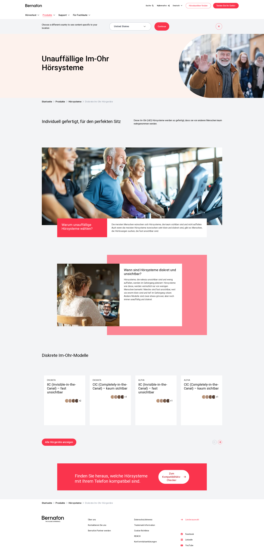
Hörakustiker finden (198, 6)
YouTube (189, 545)
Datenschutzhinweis (143, 520)
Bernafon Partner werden (99, 531)
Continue (162, 26)
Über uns (92, 520)
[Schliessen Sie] (219, 26)
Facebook (189, 534)
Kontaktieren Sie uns (97, 525)
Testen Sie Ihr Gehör (225, 6)
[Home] (33, 5)
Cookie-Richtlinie (141, 531)
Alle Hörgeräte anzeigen (59, 442)
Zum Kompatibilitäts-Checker (171, 477)
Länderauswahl (192, 520)
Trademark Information (144, 525)
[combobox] (128, 26)
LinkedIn (189, 540)
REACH (137, 536)
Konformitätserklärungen (145, 542)
